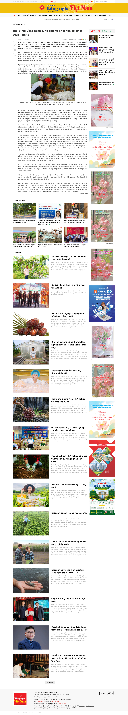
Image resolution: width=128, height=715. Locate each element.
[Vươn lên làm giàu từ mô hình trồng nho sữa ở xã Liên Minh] (24, 211)
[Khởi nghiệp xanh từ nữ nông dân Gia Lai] (31, 523)
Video (109, 15)
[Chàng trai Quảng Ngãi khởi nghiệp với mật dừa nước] (31, 409)
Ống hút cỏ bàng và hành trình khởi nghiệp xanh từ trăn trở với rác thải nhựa (68, 345)
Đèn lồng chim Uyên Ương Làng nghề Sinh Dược (107, 83)
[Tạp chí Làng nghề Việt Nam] (20, 699)
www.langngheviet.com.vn (86, 706)
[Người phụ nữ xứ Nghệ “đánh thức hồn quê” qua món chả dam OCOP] (76, 211)
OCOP (51, 15)
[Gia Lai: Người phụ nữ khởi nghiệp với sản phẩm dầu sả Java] (31, 438)
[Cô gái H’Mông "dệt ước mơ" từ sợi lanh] (31, 609)
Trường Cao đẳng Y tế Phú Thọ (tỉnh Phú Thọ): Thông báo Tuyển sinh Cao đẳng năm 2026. (49, 222)
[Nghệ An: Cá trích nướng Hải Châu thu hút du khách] (50, 235)
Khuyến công (58, 15)
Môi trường (88, 15)
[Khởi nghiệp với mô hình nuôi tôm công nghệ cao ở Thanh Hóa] (31, 580)
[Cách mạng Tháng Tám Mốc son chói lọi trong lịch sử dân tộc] (93, 74)
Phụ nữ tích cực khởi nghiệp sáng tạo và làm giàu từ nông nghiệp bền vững (69, 459)
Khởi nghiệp (18, 24)
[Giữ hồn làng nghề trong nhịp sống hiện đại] (93, 39)
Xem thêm (50, 682)
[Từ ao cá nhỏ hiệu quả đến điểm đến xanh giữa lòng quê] (31, 267)
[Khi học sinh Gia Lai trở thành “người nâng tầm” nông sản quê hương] (24, 235)
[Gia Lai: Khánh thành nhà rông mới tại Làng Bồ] (31, 295)
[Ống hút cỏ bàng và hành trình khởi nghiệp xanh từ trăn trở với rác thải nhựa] (31, 352)
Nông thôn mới (42, 15)
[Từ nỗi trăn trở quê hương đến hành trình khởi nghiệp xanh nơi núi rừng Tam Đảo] (31, 666)
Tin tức (19, 15)
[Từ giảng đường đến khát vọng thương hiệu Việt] (31, 381)
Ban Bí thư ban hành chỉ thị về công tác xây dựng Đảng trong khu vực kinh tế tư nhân (107, 61)
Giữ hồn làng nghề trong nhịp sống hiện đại (48, 19)
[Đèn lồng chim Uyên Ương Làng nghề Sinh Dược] (93, 86)
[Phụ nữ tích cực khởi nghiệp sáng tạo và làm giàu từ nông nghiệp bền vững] (31, 466)
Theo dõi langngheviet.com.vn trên (70, 39)
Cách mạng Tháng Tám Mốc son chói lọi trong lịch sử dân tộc (107, 72)
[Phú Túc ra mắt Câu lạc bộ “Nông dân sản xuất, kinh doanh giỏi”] (76, 235)
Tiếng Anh (92, 1)
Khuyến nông (68, 15)
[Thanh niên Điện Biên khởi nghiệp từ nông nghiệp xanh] (31, 552)
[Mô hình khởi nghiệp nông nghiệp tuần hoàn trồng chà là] (31, 324)
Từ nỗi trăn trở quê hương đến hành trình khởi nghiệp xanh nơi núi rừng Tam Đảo (68, 658)
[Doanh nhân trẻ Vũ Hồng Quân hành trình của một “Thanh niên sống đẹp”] (31, 637)
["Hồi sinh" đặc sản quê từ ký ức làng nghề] (31, 495)
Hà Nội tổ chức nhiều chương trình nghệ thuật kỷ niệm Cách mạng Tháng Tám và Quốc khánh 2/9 (107, 49)
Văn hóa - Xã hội (78, 15)
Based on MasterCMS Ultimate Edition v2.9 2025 (27, 713)
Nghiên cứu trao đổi (100, 15)
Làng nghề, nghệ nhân (29, 15)
